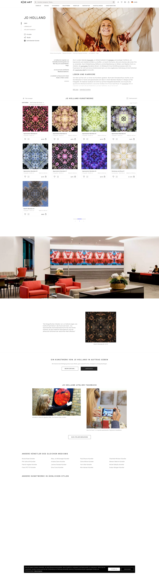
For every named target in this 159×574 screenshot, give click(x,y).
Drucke (46, 5)
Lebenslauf (28, 26)
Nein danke (127, 569)
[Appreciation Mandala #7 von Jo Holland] (65, 156)
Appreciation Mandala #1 (31, 133)
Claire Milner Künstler (87, 461)
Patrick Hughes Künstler (29, 464)
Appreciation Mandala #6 (89, 171)
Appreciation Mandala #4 (119, 133)
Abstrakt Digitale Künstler (80, 53)
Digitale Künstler (67, 53)
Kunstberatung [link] (111, 5)
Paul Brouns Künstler (86, 458)
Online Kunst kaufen (55, 53)
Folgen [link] (28, 34)
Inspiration (86, 5)
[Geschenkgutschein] (125, 2)
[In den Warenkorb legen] (45, 139)
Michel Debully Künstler (116, 464)
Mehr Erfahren (70, 368)
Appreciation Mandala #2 (60, 133)
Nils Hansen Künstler (86, 467)
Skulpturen (66, 5)
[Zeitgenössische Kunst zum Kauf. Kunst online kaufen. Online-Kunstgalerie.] (26, 2)
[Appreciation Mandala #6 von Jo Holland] (94, 156)
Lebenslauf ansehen (85, 89)
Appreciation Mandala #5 (31, 171)
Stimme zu (114, 569)
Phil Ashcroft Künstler (28, 461)
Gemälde (38, 5)
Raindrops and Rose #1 (118, 171)
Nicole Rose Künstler (28, 458)
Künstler (76, 5)
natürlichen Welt (80, 70)
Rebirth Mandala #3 (29, 208)
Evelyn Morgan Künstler (116, 467)
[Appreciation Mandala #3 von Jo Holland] (94, 119)
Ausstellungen (98, 5)
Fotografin (90, 60)
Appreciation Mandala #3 (89, 133)
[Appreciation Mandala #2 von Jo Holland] (65, 119)
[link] (113, 2)
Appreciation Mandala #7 (60, 171)
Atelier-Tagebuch (29, 29)
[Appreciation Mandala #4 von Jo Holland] (123, 119)
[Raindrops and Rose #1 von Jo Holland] (123, 156)
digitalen (111, 60)
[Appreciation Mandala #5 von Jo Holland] (35, 156)
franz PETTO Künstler (29, 467)
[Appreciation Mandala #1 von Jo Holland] (35, 119)
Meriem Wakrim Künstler (117, 461)
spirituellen (84, 66)
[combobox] (36, 102)
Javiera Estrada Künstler (58, 464)
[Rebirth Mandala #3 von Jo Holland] (35, 194)
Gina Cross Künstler (57, 467)
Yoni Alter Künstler (86, 464)
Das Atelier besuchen (79, 437)
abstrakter (125, 84)
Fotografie (55, 5)
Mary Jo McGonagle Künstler (60, 458)
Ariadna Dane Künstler (58, 461)
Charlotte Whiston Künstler (117, 458)
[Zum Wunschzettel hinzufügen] (25, 139)
